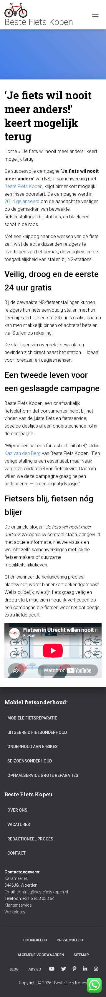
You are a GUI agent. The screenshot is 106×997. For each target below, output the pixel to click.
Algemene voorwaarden (40, 955)
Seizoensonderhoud (29, 761)
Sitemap (81, 955)
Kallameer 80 (16, 878)
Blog (14, 969)
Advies (34, 969)
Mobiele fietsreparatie (32, 718)
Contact (16, 853)
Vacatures (18, 824)
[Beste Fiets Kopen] (40, 14)
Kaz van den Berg (22, 453)
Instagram (96, 969)
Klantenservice (18, 905)
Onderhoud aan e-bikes (32, 746)
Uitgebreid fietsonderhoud (37, 732)
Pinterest (74, 969)
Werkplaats (14, 912)
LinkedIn (85, 969)
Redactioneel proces (30, 839)
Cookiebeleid (35, 940)
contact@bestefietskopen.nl (42, 892)
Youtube (51, 969)
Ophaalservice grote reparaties (42, 775)
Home (10, 151)
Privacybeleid (70, 940)
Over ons (17, 810)
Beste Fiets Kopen (23, 186)
